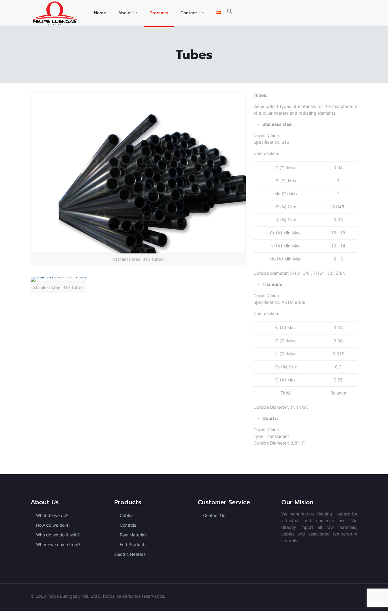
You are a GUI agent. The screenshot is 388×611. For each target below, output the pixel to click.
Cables (126, 515)
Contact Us (214, 515)
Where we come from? (58, 544)
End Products (133, 544)
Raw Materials (133, 534)
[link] (138, 178)
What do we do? (52, 515)
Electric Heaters (130, 554)
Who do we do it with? (58, 534)
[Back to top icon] (359, 598)
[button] (230, 13)
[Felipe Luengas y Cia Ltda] (55, 13)
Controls (128, 525)
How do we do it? (53, 525)
